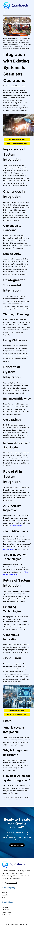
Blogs (23, 86)
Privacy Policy (6, 912)
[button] (17, 139)
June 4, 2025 (15, 86)
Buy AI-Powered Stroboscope (17, 143)
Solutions (5, 892)
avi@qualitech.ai (12, 883)
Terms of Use (6, 914)
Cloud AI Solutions (9, 549)
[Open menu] (4, 12)
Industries (5, 895)
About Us (5, 907)
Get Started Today (17, 845)
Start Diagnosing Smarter (17, 139)
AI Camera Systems (15, 525)
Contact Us (5, 909)
